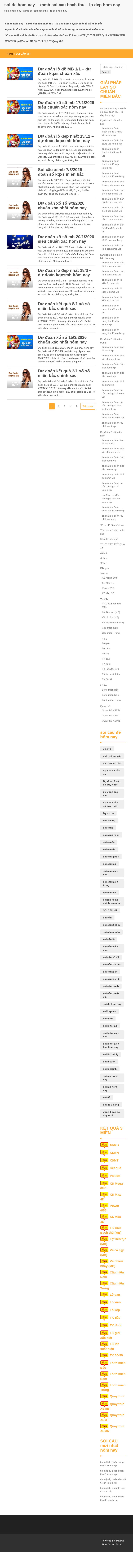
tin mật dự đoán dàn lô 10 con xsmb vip (113, 238)
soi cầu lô (109, 939)
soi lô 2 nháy (110, 1054)
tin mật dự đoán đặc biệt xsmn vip (113, 459)
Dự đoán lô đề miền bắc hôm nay (24, 29)
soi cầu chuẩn (111, 932)
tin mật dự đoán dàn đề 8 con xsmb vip (113, 209)
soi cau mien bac (110, 873)
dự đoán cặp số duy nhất (110, 804)
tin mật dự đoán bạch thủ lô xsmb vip (113, 175)
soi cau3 (108, 827)
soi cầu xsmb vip (111, 995)
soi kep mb (109, 1011)
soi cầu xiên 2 (111, 979)
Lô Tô (48, 41)
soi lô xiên (109, 1061)
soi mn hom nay (110, 1088)
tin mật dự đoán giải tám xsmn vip (113, 467)
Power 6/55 (108, 588)
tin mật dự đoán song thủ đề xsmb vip (112, 309)
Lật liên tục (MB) (111, 612)
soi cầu (107, 917)
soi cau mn (109, 892)
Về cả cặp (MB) (110, 617)
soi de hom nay (112, 1004)
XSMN (121, 35)
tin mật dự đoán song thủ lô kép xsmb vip (110, 321)
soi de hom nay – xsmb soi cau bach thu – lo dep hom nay (62, 4)
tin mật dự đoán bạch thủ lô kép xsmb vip (110, 164)
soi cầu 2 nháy (111, 924)
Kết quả (16, 41)
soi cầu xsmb (111, 986)
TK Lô (41, 41)
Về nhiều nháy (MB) (113, 622)
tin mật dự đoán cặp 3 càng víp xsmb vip (113, 183)
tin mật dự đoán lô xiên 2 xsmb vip (112, 281)
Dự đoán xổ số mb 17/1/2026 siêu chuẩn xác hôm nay (66, 104)
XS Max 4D (108, 583)
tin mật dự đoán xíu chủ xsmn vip (112, 517)
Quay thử (57, 41)
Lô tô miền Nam (110, 694)
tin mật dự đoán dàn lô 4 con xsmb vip (113, 247)
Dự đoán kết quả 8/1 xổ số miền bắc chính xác (64, 306)
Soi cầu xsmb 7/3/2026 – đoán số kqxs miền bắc (61, 171)
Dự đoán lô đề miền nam (89, 29)
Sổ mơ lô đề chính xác (18, 35)
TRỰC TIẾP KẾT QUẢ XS (96, 35)
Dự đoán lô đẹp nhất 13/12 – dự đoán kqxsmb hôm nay (66, 138)
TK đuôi (106, 663)
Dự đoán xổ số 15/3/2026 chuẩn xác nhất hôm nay (62, 339)
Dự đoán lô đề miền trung (59, 29)
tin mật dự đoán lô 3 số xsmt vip (113, 383)
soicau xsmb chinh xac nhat (112, 901)
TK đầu (106, 658)
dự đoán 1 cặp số (111, 772)
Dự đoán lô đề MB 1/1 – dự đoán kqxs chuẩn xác (64, 71)
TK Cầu (34, 41)
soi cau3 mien (111, 835)
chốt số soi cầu (112, 756)
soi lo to (108, 1018)
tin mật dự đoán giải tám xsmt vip (113, 374)
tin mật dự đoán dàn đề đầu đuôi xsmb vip (113, 228)
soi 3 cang (109, 820)
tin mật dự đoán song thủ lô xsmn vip (113, 509)
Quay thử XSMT (111, 715)
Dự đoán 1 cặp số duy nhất (111, 783)
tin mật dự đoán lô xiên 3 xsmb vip (112, 290)
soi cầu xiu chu (112, 964)
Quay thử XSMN (111, 720)
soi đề (106, 1097)
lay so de (108, 813)
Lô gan (106, 643)
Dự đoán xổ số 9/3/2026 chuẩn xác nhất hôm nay (62, 205)
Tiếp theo (88, 406)
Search (105, 72)
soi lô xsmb (110, 1068)
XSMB (114, 35)
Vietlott (25, 41)
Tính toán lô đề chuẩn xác (47, 35)
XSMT (8, 41)
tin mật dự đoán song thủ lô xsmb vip (113, 331)
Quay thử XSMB (111, 710)
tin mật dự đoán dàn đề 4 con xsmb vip (113, 192)
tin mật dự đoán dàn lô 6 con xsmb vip (113, 264)
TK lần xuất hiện (111, 674)
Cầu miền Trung (111, 632)
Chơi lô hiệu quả (72, 35)
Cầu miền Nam (110, 627)
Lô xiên (106, 648)
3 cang (107, 748)
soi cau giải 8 (111, 856)
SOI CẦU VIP (110, 910)
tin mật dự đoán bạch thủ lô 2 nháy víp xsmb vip (112, 131)
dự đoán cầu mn (110, 793)
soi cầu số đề (111, 957)
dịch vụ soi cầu (112, 763)
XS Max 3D (108, 593)
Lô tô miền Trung (111, 700)
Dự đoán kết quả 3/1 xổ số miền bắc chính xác (64, 373)
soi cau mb (109, 863)
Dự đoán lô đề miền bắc (88, 23)
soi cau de (109, 849)
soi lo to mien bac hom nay (111, 1045)
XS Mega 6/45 (110, 577)
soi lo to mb (110, 1025)
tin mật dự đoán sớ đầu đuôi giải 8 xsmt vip (113, 393)
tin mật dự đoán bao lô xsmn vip (113, 442)
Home (10, 53)
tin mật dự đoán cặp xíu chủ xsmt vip (113, 357)
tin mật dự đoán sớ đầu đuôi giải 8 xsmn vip (112, 486)
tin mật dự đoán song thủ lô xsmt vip (113, 416)
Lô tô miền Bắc (110, 689)
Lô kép (105, 653)
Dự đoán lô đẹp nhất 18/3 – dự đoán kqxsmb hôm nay (64, 272)
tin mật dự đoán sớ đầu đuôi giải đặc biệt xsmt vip (112, 405)
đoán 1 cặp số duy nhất (111, 1114)
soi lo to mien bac (111, 1035)
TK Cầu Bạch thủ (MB (111, 605)
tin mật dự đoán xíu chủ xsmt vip (112, 424)
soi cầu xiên (110, 971)
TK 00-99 (107, 679)
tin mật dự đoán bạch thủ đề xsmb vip (112, 152)
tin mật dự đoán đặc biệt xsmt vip (113, 366)
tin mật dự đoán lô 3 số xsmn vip (113, 476)
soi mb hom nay (110, 1078)
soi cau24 (108, 842)
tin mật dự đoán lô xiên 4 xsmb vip (112, 299)
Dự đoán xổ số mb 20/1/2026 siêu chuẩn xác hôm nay (66, 239)
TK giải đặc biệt (110, 669)
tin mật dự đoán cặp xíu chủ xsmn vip (113, 450)
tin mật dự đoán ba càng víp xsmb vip (112, 142)
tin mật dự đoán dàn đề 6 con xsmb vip (113, 200)
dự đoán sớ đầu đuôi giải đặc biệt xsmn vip (111, 498)
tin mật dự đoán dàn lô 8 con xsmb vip (113, 273)
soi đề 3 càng (111, 1104)
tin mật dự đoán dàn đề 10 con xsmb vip (113, 218)
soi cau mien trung (110, 883)
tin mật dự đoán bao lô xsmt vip (113, 349)
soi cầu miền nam (110, 948)
